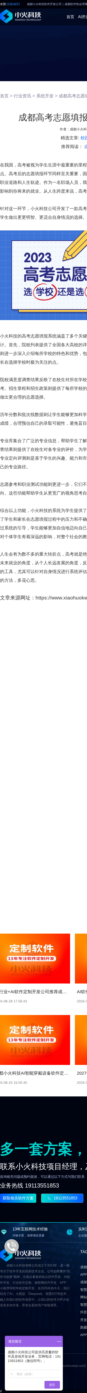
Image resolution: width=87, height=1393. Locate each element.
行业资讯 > (24, 96)
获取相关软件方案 (18, 1198)
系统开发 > (47, 96)
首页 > (6, 96)
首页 (70, 17)
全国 (10, 4)
